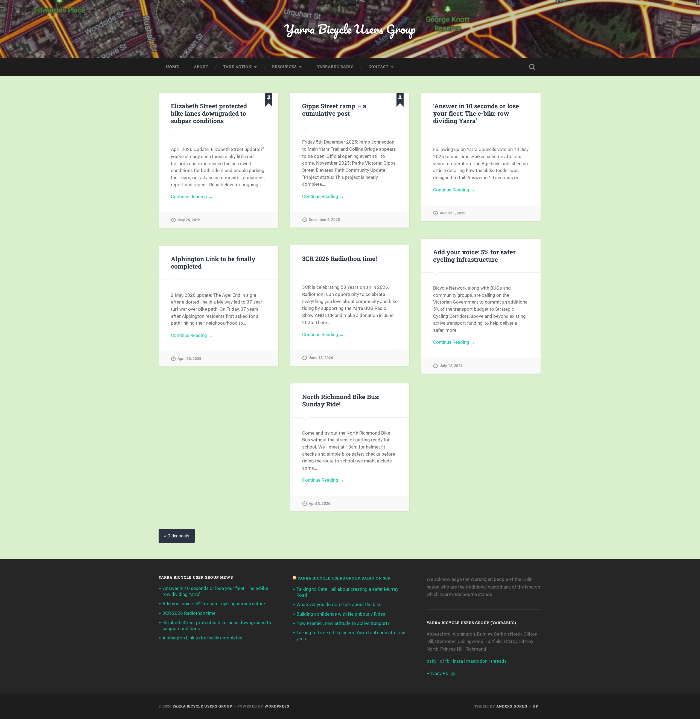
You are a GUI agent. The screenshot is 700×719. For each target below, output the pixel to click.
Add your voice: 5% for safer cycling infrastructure (474, 255)
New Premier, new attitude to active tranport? (343, 623)
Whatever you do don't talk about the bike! (339, 604)
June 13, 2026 (321, 358)
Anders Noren (511, 706)
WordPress (276, 706)
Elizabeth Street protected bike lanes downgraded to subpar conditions (209, 113)
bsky (431, 661)
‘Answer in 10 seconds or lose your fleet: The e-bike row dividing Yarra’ (476, 113)
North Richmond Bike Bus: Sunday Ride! (340, 400)
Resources (284, 66)
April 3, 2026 (319, 503)
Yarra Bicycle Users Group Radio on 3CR (344, 578)
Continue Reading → (192, 196)
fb (447, 661)
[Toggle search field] (532, 67)
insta (458, 661)
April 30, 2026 (189, 358)
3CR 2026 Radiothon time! (339, 258)
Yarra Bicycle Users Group (350, 29)
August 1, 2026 (452, 213)
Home (172, 66)
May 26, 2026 (188, 220)
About (201, 66)
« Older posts (176, 535)
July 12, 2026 (451, 365)
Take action (237, 66)
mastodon (477, 661)
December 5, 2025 (324, 219)
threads (499, 661)
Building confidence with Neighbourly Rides (340, 614)
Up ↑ (537, 706)
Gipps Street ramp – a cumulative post (334, 109)
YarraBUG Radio (335, 66)
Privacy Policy (441, 673)
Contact (379, 66)
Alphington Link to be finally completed (213, 262)
